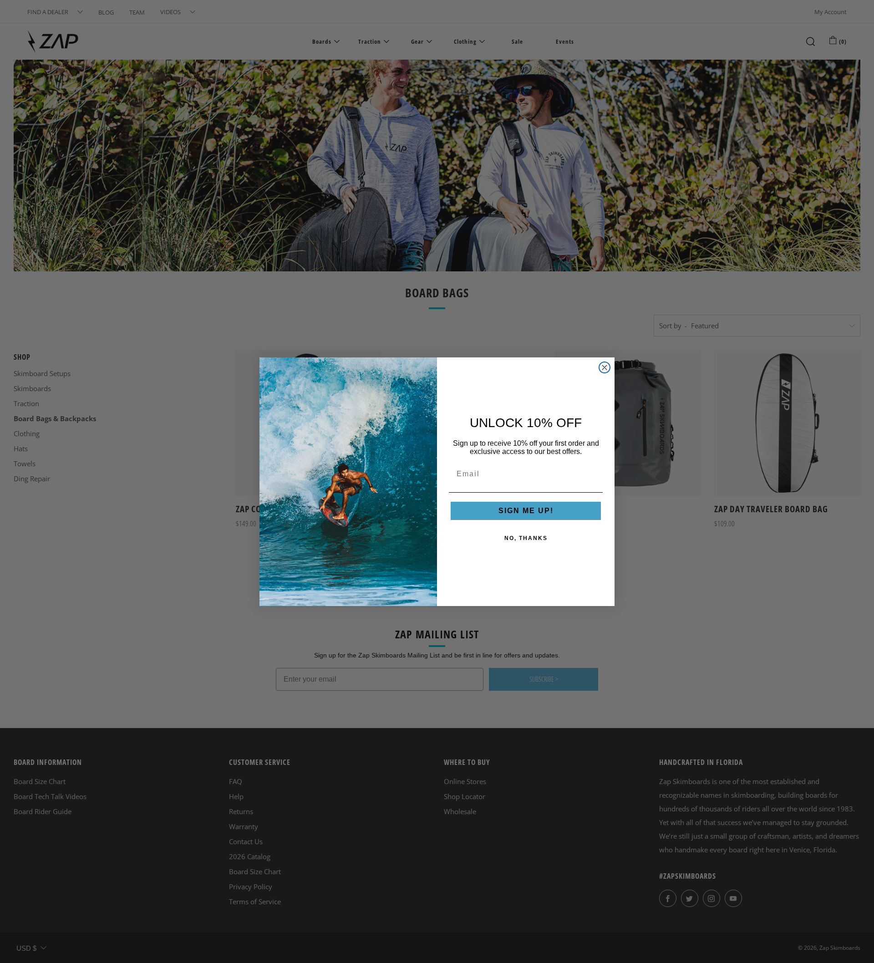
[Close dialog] (604, 367)
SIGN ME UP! (526, 511)
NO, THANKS (526, 538)
